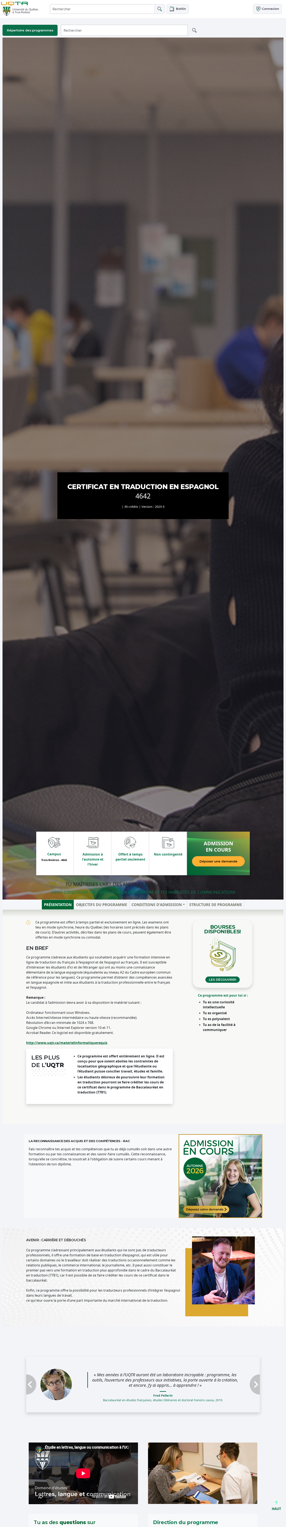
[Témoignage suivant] (242, 1384)
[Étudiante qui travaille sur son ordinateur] (220, 1176)
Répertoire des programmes (30, 30)
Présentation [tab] (58, 904)
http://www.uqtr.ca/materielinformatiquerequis (66, 1042)
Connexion (270, 9)
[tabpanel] (143, 1017)
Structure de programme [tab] (215, 904)
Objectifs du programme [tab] (101, 904)
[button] (178, 9)
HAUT (276, 1508)
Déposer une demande (218, 861)
